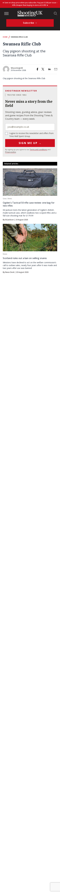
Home (5, 37)
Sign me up (30, 143)
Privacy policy (10, 152)
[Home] (29, 13)
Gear (5, 198)
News (10, 198)
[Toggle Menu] (6, 13)
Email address (30, 126)
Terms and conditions (38, 149)
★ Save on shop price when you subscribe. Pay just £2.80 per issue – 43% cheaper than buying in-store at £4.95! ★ (30, 3)
